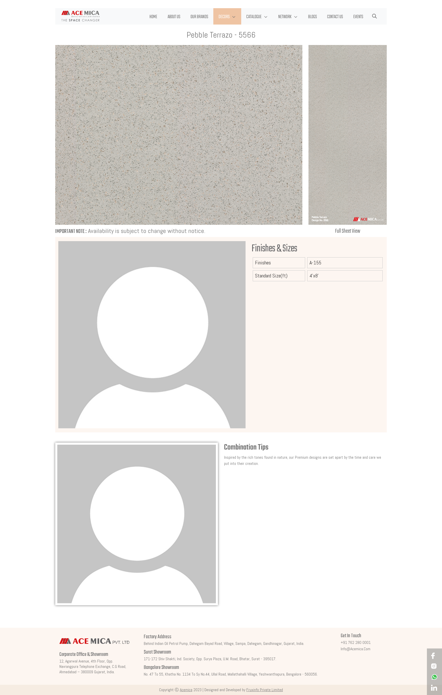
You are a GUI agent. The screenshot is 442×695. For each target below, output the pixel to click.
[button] (227, 16)
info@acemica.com (355, 649)
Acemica (186, 689)
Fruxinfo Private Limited (264, 689)
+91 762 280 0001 (356, 642)
